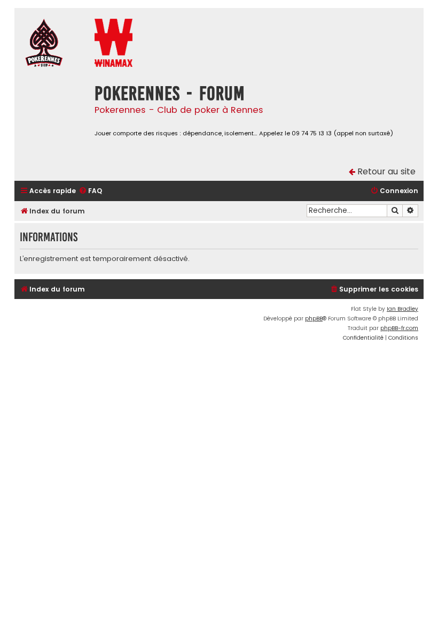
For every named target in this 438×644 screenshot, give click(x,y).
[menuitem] (90, 191)
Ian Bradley (402, 309)
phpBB (314, 319)
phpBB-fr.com (399, 328)
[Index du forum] (52, 44)
